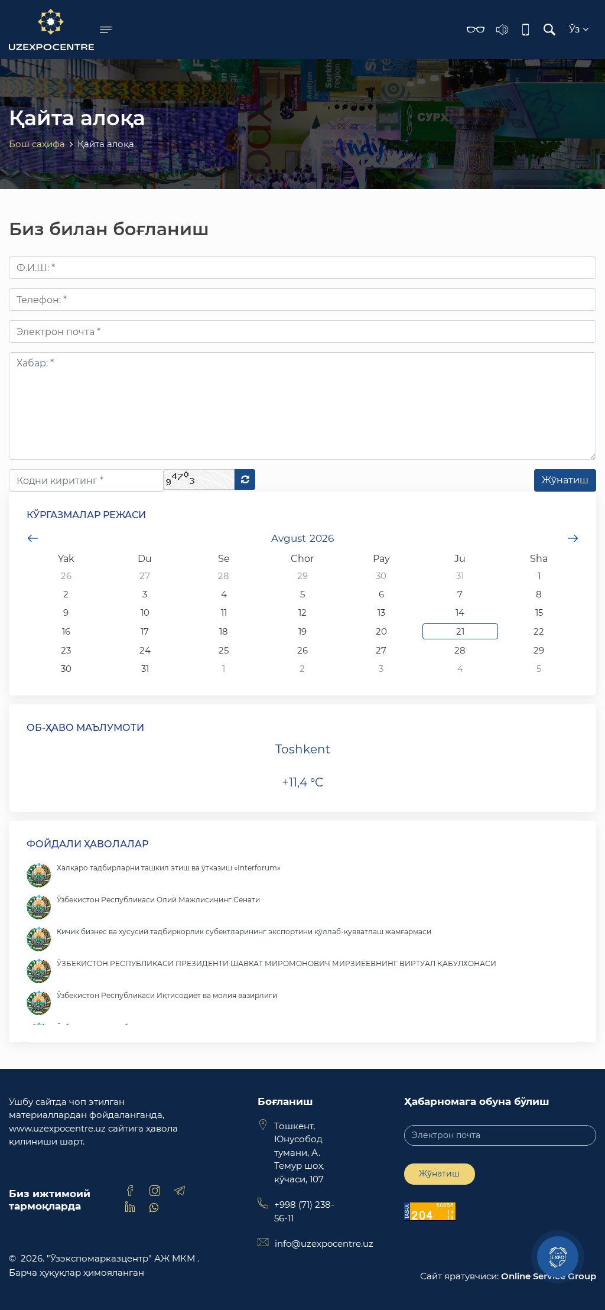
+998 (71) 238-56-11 (304, 1211)
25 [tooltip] (224, 650)
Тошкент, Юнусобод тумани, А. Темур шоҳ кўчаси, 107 (299, 1152)
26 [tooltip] (66, 575)
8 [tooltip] (539, 594)
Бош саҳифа (37, 143)
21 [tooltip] (460, 631)
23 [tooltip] (66, 650)
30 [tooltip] (381, 575)
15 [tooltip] (539, 612)
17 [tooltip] (145, 631)
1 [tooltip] (539, 575)
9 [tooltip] (66, 612)
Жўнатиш (439, 1173)
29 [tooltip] (302, 575)
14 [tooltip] (460, 612)
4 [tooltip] (224, 594)
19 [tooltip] (302, 631)
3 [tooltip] (144, 594)
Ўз (576, 29)
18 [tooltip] (223, 631)
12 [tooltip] (302, 612)
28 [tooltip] (223, 575)
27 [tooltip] (144, 575)
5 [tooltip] (302, 594)
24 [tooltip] (145, 650)
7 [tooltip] (460, 594)
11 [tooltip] (224, 612)
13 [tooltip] (381, 612)
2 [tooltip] (66, 594)
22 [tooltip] (539, 631)
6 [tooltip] (381, 594)
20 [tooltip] (381, 631)
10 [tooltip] (145, 612)
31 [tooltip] (460, 575)
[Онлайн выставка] (557, 1257)
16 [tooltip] (66, 631)
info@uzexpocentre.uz (324, 1243)
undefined (32, 538)
